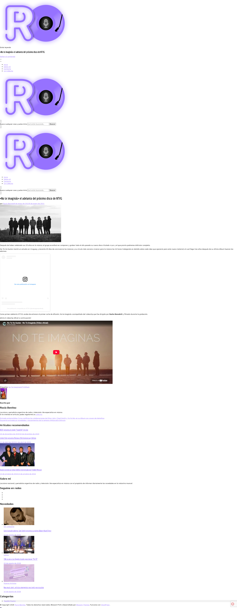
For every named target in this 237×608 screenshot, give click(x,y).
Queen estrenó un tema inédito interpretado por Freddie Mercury (21, 470)
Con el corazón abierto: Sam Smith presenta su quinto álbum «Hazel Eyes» (27, 531)
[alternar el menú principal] (0, 59)
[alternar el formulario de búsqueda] (0, 121)
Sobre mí (7, 67)
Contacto (7, 69)
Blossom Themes (82, 605)
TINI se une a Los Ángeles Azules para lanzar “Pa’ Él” (20, 559)
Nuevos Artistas (10, 583)
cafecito (38, 414)
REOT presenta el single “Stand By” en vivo (14, 430)
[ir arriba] (0, 607)
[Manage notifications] (232, 603)
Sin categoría (9, 527)
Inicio (6, 65)
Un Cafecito (8, 71)
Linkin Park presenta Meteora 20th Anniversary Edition (18, 438)
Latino (6, 555)
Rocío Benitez (8, 203)
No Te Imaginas (14, 387)
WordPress (105, 605)
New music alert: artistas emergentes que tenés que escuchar (24, 587)
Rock (27, 387)
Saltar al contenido (7, 56)
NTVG (23, 387)
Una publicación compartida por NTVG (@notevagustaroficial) (25, 308)
